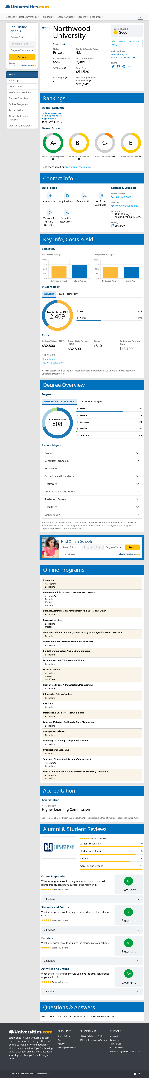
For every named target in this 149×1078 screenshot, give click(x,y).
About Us (61, 1044)
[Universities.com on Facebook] (135, 1073)
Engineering (51, 468)
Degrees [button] (10, 16)
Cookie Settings (116, 1048)
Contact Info (16, 86)
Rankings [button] (47, 16)
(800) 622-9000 (123, 197)
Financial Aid (49, 359)
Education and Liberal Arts (59, 476)
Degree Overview (18, 98)
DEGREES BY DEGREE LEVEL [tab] (59, 401)
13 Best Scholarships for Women (93, 1040)
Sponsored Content (13, 64)
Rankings (14, 80)
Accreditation (16, 110)
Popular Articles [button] (64, 16)
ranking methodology (78, 167)
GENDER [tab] (49, 294)
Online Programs (18, 104)
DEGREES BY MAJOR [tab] (91, 401)
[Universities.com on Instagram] (139, 1073)
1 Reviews (49, 899)
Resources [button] (96, 16)
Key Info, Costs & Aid (20, 92)
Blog (60, 1040)
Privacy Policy (115, 1040)
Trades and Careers (55, 499)
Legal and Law (52, 514)
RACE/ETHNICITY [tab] (68, 294)
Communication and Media (60, 491)
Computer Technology (57, 460)
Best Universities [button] (28, 16)
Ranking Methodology (67, 1048)
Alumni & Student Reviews (18, 118)
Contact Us (114, 1036)
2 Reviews (49, 930)
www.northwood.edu (126, 205)
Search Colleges (64, 1036)
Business (50, 453)
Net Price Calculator (53, 362)
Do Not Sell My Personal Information (125, 1051)
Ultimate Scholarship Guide (91, 1036)
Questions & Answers (21, 125)
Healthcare (51, 483)
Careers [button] (81, 16)
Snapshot (14, 74)
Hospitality (51, 507)
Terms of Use (115, 1044)
